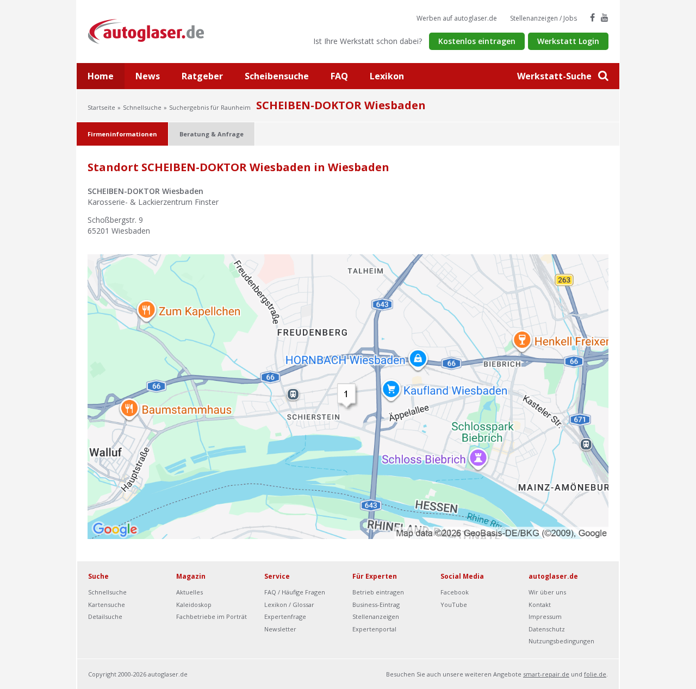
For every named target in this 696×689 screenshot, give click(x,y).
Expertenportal (374, 629)
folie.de (595, 674)
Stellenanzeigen (375, 616)
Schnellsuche (142, 107)
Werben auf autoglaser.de (457, 18)
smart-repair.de (546, 674)
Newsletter (280, 629)
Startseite (101, 107)
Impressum (545, 616)
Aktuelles (189, 592)
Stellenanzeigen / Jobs (543, 18)
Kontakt (540, 604)
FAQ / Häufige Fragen (294, 592)
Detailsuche (105, 616)
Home (101, 76)
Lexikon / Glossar (289, 604)
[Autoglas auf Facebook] (592, 17)
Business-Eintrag (376, 604)
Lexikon (387, 76)
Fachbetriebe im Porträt (211, 616)
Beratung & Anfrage (211, 134)
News (147, 76)
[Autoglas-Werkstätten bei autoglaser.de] (154, 31)
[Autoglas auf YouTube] (604, 17)
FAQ (339, 76)
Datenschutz (547, 629)
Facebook (454, 592)
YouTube (453, 604)
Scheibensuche (277, 76)
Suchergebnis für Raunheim (210, 107)
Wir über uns (547, 592)
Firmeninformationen (122, 134)
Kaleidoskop (194, 604)
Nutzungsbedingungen (561, 641)
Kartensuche (106, 604)
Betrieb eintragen (378, 592)
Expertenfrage (285, 616)
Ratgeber (202, 76)
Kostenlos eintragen (476, 41)
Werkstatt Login (568, 41)
